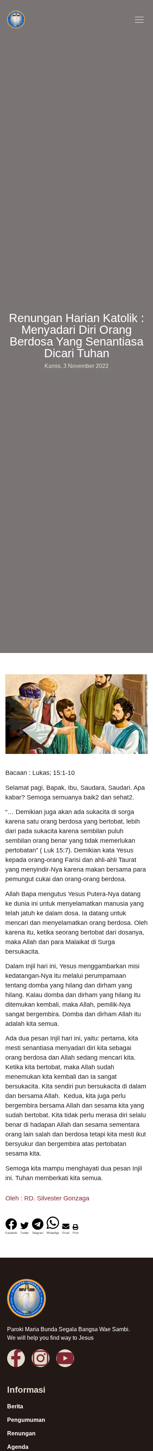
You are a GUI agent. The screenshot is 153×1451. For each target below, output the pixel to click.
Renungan (21, 1433)
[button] (139, 20)
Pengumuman (26, 1420)
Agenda (17, 1447)
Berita (15, 1406)
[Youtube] (65, 1358)
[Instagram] (40, 1358)
